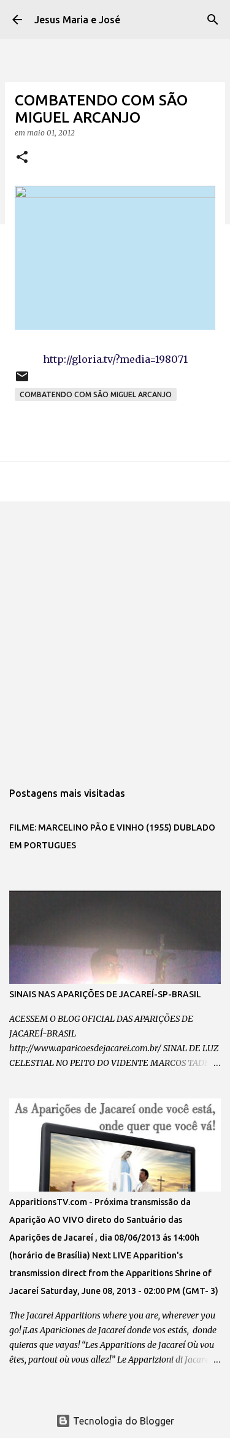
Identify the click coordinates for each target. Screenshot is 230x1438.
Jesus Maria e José (77, 19)
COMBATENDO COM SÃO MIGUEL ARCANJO (96, 394)
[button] (22, 158)
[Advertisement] (115, 635)
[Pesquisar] (212, 19)
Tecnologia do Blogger (122, 1420)
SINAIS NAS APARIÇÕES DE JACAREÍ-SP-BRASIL (105, 994)
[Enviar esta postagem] (22, 381)
